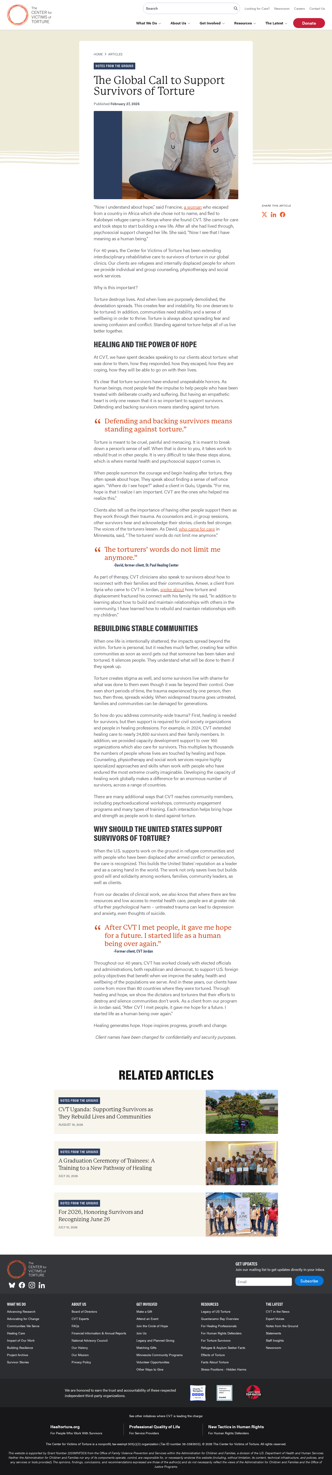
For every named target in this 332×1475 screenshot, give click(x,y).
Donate (309, 23)
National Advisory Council (90, 1340)
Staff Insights (275, 1340)
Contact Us (317, 8)
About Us (178, 23)
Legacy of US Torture (215, 1311)
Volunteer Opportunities (152, 1362)
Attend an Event (147, 1318)
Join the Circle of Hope (152, 1326)
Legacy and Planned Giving (155, 1340)
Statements (273, 1333)
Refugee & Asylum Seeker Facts (223, 1347)
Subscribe (309, 1281)
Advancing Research (21, 1311)
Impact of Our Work (21, 1340)
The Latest (274, 23)
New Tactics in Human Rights (236, 1426)
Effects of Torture (213, 1354)
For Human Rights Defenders (221, 1333)
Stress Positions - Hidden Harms (223, 1369)
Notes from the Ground (282, 1326)
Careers (299, 8)
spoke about (172, 589)
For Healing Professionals (219, 1326)
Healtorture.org (65, 1426)
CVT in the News (278, 1311)
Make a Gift (144, 1311)
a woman (193, 206)
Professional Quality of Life (154, 1426)
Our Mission (80, 1354)
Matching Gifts (146, 1347)
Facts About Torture (215, 1362)
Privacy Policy (81, 1362)
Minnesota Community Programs (159, 1354)
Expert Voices (275, 1318)
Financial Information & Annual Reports (99, 1333)
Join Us (141, 1333)
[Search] (236, 8)
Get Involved (210, 23)
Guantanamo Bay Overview (220, 1318)
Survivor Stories (18, 1362)
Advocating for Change (23, 1318)
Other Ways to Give (149, 1369)
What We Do (146, 23)
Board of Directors (84, 1311)
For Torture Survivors (216, 1340)
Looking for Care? (257, 8)
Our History (80, 1347)
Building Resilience (20, 1347)
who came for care (197, 528)
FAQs (75, 1326)
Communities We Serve (23, 1326)
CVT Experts (80, 1318)
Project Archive (17, 1354)
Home (98, 54)
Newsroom (282, 8)
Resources (243, 23)
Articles (115, 54)
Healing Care (16, 1333)
